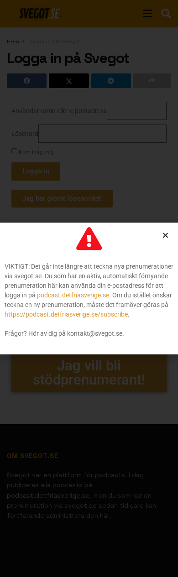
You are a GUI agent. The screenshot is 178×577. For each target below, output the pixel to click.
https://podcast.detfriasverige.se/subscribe (66, 314)
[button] (165, 235)
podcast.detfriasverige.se (73, 295)
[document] (89, 288)
